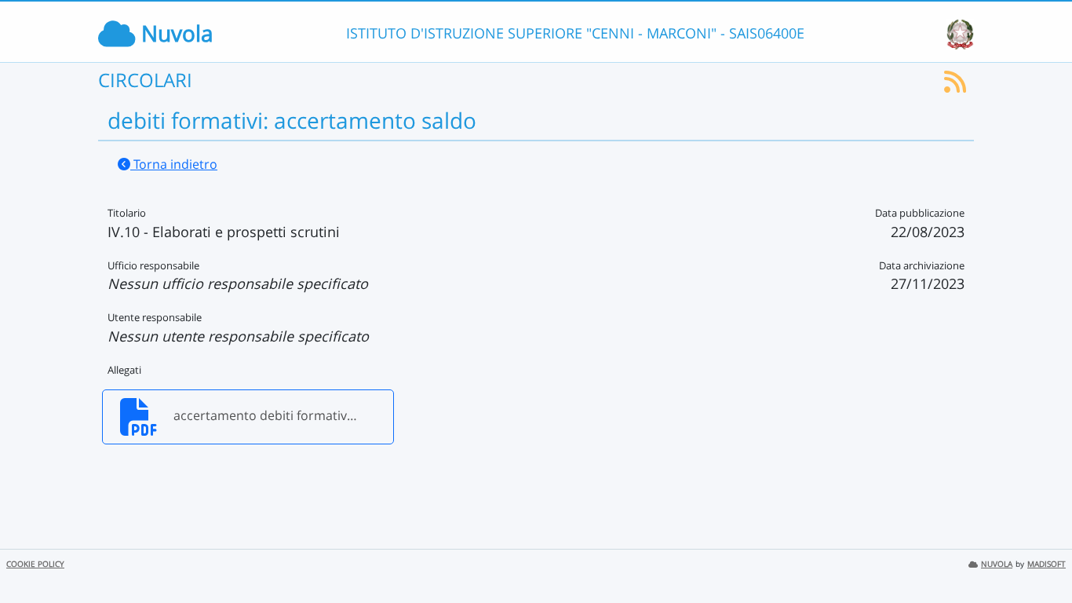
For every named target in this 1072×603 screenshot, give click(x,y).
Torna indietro (173, 164)
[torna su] (1039, 555)
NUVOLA (996, 564)
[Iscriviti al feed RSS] (955, 86)
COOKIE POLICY (35, 564)
